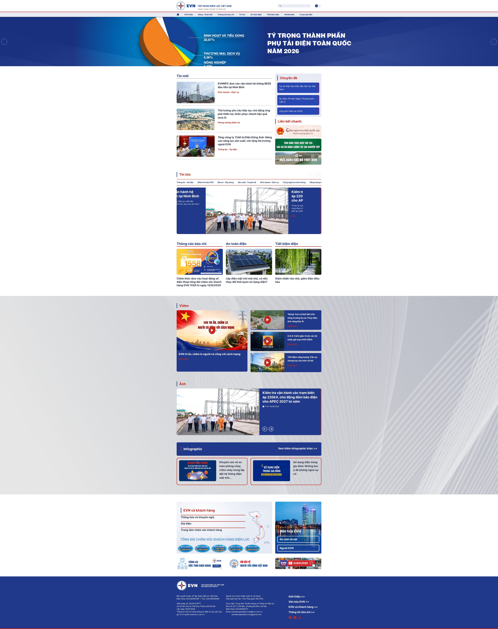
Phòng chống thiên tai (229, 122)
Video (184, 306)
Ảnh (182, 384)
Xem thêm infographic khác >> (297, 448)
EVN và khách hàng (199, 510)
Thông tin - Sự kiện (227, 149)
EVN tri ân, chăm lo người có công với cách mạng (209, 354)
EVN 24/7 (183, 359)
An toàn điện (236, 244)
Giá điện (186, 523)
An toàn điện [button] (256, 14)
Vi (316, 6)
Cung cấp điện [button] (306, 14)
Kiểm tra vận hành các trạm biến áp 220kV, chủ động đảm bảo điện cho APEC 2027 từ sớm (289, 397)
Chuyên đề (288, 78)
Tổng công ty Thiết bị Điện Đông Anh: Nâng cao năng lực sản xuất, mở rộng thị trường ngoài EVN (245, 141)
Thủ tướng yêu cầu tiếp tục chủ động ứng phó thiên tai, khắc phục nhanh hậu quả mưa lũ (244, 114)
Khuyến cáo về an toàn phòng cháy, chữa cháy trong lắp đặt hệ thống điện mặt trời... (232, 470)
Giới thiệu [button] (188, 14)
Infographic (193, 449)
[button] (494, 42)
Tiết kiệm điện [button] (273, 14)
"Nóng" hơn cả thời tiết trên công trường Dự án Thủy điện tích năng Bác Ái (302, 318)
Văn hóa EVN (290, 531)
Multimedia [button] (289, 14)
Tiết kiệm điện (286, 244)
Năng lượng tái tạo (318, 182)
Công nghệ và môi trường (294, 182)
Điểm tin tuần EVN (205, 182)
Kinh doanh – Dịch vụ (228, 92)
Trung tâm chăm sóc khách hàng (201, 530)
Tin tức (185, 174)
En (319, 6)
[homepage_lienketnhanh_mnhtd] (298, 158)
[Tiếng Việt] (204, 5)
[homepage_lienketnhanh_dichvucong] (298, 131)
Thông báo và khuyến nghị (197, 517)
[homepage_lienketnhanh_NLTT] (298, 144)
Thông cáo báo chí (226, 14)
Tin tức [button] (242, 14)
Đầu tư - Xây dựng (226, 182)
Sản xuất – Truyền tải (247, 182)
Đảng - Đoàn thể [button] (205, 14)
